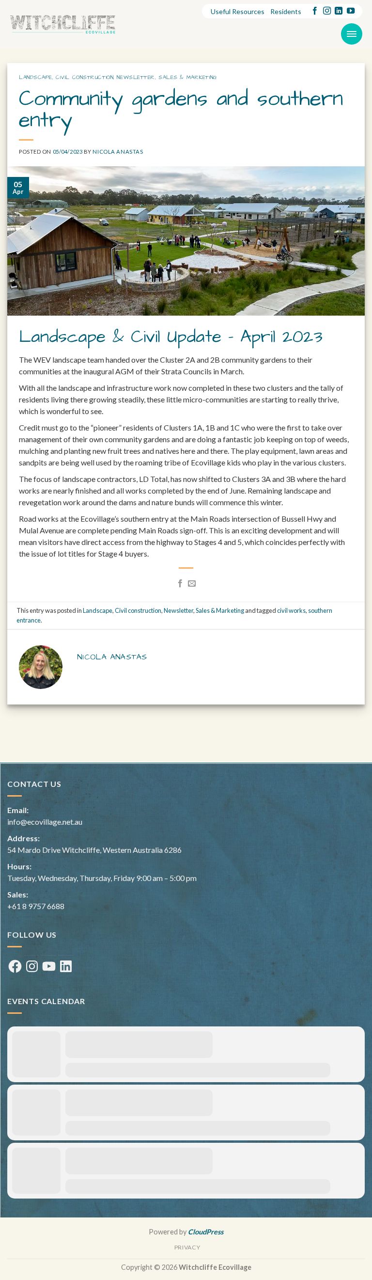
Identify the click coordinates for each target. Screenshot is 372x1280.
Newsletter (136, 77)
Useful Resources (237, 11)
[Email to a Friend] (192, 583)
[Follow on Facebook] (315, 11)
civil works (291, 610)
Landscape (35, 77)
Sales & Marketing (187, 77)
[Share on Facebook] (180, 583)
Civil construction (84, 77)
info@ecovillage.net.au (44, 821)
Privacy (187, 1247)
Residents (285, 11)
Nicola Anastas (118, 151)
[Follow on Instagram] (327, 11)
